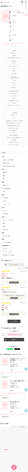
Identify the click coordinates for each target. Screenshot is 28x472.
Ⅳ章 (3, 194)
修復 (4, 226)
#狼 (1, 393)
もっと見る (14, 321)
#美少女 (2, 414)
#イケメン (16, 372)
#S (9, 372)
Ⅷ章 (3, 239)
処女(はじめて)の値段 (8, 160)
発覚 (4, 223)
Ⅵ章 (3, 217)
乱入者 (4, 201)
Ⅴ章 (3, 207)
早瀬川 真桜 (9, 273)
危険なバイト (6, 185)
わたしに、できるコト (8, 220)
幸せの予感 (5, 198)
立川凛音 (12, 383)
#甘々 (2, 395)
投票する (14, 339)
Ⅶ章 (3, 232)
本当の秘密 (5, 213)
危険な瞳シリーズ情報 (8, 255)
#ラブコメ (9, 395)
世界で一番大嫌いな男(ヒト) (10, 166)
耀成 (7, 289)
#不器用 (22, 414)
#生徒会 (15, 393)
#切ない (15, 44)
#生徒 (15, 43)
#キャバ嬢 (11, 414)
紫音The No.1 (6, 163)
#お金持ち (21, 43)
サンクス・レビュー (8, 251)
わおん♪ (8, 305)
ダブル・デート (6, 204)
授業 (4, 175)
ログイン (22, 3)
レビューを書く (14, 264)
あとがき (5, 248)
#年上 (7, 372)
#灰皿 (2, 374)
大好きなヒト (6, 229)
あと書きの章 (5, 245)
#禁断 (9, 393)
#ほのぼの (3, 372)
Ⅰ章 (3, 156)
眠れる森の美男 (6, 188)
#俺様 (18, 43)
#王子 (19, 372)
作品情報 (25, 14)
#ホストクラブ (8, 44)
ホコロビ (5, 210)
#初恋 (12, 44)
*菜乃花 (12, 403)
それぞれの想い (6, 236)
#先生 (12, 43)
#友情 (22, 372)
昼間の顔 (5, 172)
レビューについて (22, 268)
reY (11, 362)
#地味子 (6, 414)
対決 (4, 191)
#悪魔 (12, 393)
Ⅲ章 (3, 182)
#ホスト (3, 44)
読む (14, 466)
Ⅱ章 (3, 169)
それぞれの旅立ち (7, 242)
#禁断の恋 (8, 43)
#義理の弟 (5, 393)
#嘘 (19, 414)
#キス (25, 372)
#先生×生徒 (4, 43)
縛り (4, 178)
